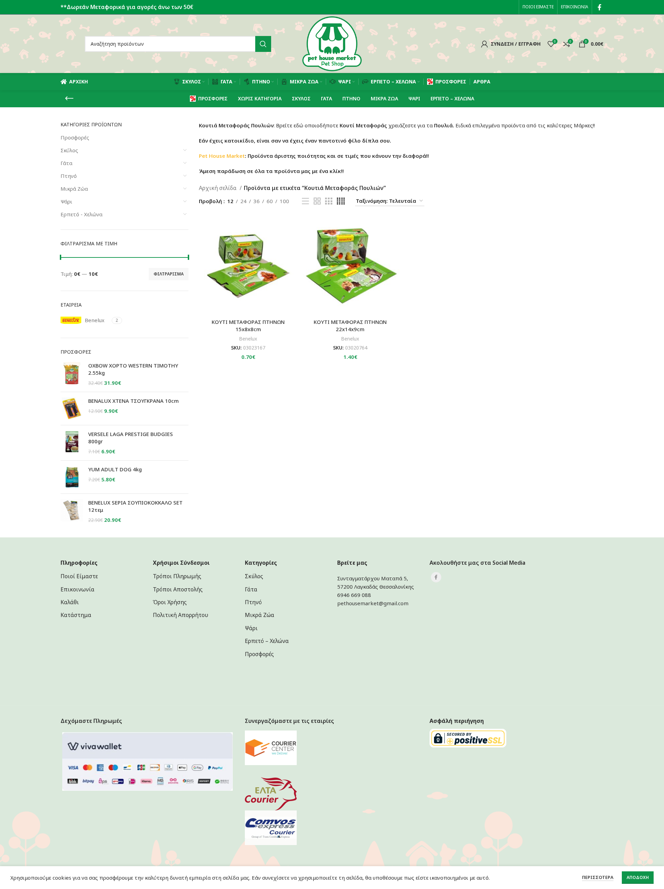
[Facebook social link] (599, 7)
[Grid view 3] (328, 201)
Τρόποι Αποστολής (178, 589)
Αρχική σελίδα (218, 188)
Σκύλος (69, 150)
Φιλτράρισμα (169, 274)
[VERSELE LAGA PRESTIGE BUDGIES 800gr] (72, 442)
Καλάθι (70, 602)
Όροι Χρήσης (170, 602)
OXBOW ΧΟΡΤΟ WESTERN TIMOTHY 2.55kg (133, 369)
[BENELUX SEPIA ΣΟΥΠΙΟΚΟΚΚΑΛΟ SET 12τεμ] (72, 511)
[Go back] (69, 99)
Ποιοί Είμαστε (79, 576)
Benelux (248, 338)
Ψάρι (66, 201)
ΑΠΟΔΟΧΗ (638, 877)
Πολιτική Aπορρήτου (180, 615)
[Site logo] (332, 43)
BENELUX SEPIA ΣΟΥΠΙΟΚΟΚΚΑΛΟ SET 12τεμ (135, 506)
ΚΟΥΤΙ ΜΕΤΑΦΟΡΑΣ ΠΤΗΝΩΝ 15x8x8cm (248, 325)
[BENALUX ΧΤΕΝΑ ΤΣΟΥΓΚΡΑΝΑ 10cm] (72, 408)
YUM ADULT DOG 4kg (115, 469)
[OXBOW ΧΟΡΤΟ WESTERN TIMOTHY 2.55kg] (72, 374)
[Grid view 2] (317, 201)
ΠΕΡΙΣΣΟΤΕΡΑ (598, 877)
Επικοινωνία (77, 589)
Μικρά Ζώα (74, 188)
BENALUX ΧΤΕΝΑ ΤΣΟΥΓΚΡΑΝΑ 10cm (133, 400)
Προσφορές (75, 137)
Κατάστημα (76, 615)
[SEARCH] (263, 44)
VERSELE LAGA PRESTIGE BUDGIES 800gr (130, 437)
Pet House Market (222, 155)
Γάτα (66, 163)
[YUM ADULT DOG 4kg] (72, 477)
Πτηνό (69, 175)
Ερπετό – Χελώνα (267, 641)
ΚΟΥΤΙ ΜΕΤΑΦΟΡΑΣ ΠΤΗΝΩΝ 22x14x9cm (350, 325)
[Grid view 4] (341, 201)
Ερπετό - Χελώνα (81, 214)
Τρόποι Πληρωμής (177, 576)
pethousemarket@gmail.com (372, 603)
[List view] (305, 201)
